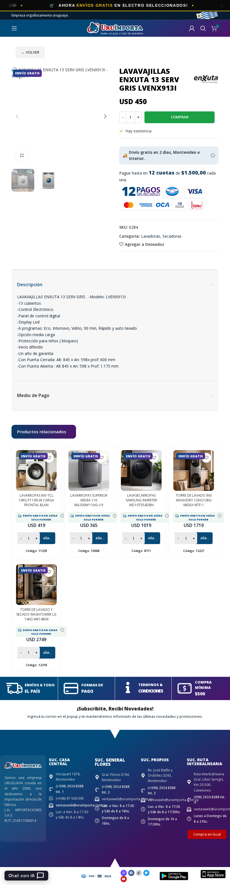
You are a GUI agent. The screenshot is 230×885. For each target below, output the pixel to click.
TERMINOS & (150, 684)
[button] (17, 116)
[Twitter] (146, 873)
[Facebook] (131, 873)
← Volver (30, 52)
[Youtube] (124, 879)
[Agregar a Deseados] (49, 458)
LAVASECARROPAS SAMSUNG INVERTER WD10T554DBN (141, 500)
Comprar (179, 117)
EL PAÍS (32, 691)
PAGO (87, 691)
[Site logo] (115, 28)
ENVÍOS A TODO (40, 684)
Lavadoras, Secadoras (161, 236)
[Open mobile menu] (14, 28)
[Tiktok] (139, 873)
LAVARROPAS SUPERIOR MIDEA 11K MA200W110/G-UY (88, 500)
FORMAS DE (92, 684)
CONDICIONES (150, 691)
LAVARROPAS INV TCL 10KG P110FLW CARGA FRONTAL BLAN (36, 500)
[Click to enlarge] (22, 155)
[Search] (203, 28)
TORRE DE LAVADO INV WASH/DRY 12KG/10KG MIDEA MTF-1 (194, 500)
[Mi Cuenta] (191, 28)
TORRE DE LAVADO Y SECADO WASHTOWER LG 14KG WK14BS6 (36, 614)
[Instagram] (124, 873)
